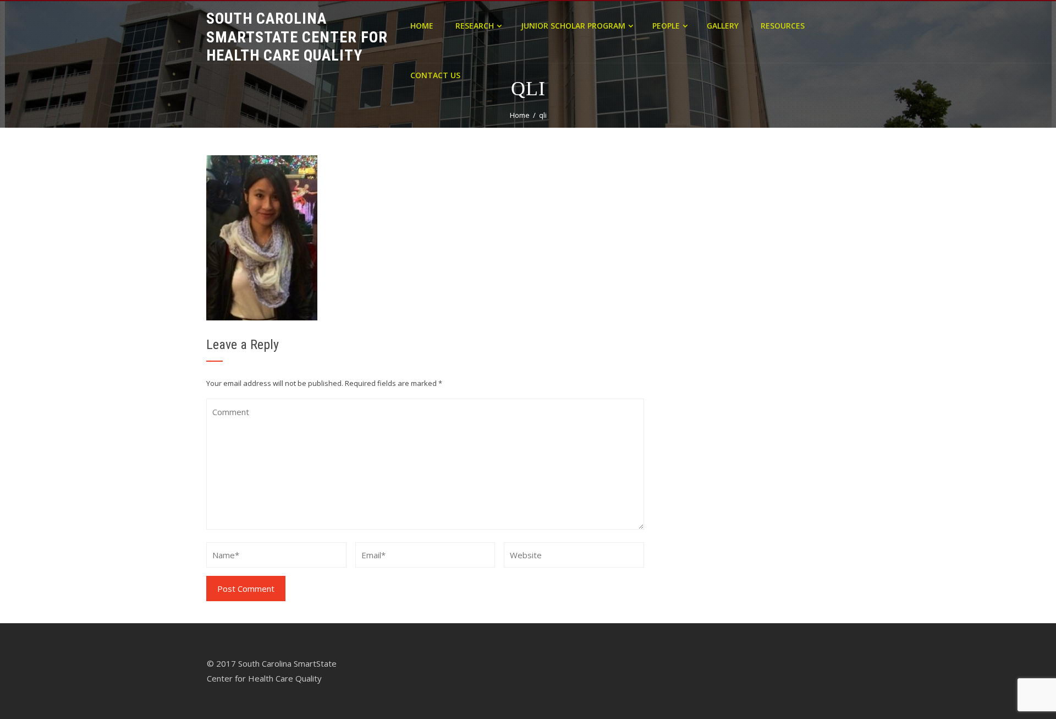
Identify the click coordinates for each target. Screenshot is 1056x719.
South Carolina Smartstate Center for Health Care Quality (297, 36)
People (666, 25)
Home (421, 25)
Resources (783, 25)
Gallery (723, 25)
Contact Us (435, 75)
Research (474, 25)
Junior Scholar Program (573, 25)
